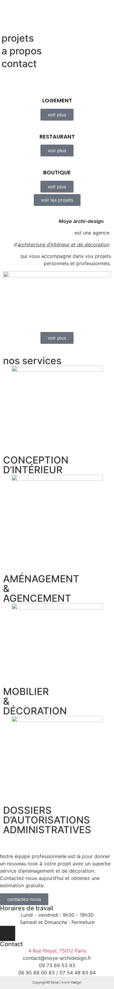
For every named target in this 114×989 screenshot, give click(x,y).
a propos (22, 51)
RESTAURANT (57, 136)
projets (18, 38)
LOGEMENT (57, 100)
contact (19, 64)
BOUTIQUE (57, 172)
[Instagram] (7, 933)
